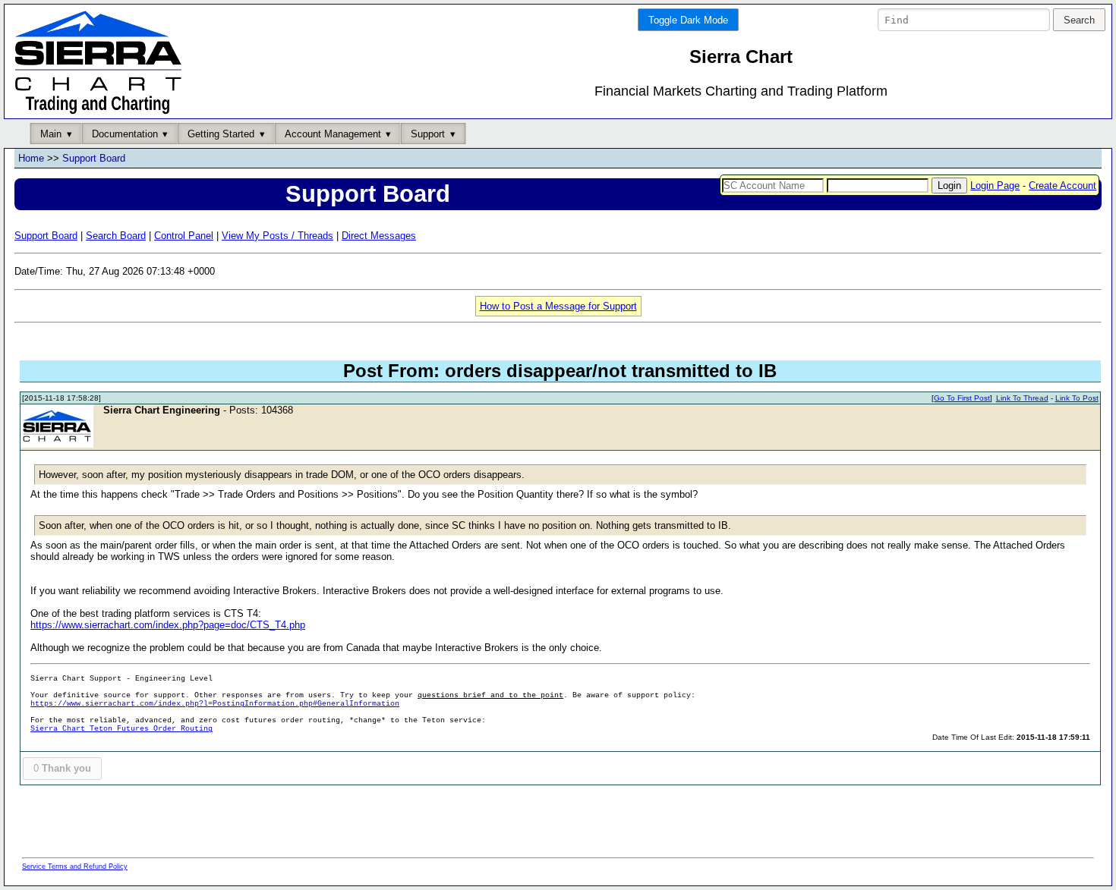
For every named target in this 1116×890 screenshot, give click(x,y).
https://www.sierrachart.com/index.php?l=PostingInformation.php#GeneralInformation (214, 704)
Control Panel (183, 235)
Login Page (995, 185)
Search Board (116, 235)
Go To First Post (962, 398)
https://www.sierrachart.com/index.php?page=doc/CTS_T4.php (167, 625)
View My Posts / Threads (277, 235)
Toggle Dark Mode (688, 20)
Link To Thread (1022, 398)
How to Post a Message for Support (558, 306)
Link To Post (1077, 398)
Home (31, 158)
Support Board (93, 158)
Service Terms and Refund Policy (75, 866)
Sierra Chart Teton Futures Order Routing (121, 729)
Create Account (1062, 185)
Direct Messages (379, 235)
